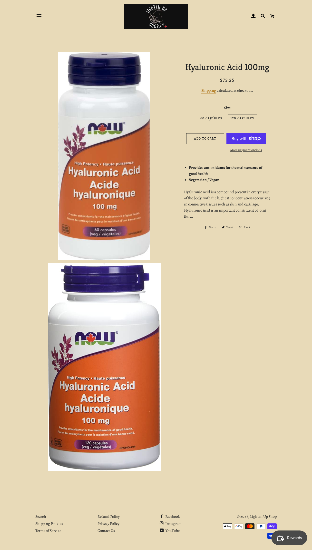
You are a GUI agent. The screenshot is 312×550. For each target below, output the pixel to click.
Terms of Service (48, 530)
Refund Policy (109, 516)
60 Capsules (211, 118)
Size (227, 108)
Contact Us (106, 530)
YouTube (172, 530)
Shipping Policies (49, 523)
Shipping (208, 90)
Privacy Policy (108, 523)
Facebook (172, 516)
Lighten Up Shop (263, 516)
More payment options (246, 150)
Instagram (173, 523)
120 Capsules (242, 118)
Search (40, 516)
